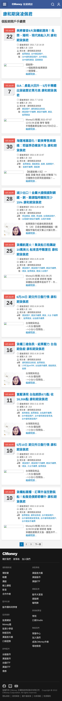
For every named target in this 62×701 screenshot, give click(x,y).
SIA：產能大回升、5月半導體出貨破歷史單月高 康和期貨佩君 (37, 90)
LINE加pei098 (28, 365)
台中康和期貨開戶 (30, 57)
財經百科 (6, 632)
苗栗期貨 (39, 60)
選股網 (35, 598)
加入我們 (26, 559)
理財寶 (5, 573)
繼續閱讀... (31, 74)
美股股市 (6, 658)
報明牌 (35, 603)
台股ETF (6, 662)
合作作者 (6, 594)
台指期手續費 (38, 318)
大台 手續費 (52, 315)
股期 (43, 164)
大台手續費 (32, 466)
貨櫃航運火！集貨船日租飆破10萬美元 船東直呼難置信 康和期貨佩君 (37, 249)
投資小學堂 (7, 628)
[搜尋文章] (52, 4)
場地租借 (36, 646)
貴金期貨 (26, 216)
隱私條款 (6, 696)
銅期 (33, 216)
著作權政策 (26, 696)
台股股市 (6, 654)
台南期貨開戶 (49, 216)
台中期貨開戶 (37, 54)
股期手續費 (28, 167)
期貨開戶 (26, 109)
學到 (34, 616)
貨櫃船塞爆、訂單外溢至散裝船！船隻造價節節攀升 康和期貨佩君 (37, 496)
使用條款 (15, 696)
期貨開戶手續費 (29, 112)
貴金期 (39, 216)
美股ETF (6, 667)
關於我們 (6, 559)
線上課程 (6, 585)
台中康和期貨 (28, 60)
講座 (4, 581)
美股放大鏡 (7, 637)
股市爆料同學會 (9, 607)
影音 (4, 589)
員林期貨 (26, 413)
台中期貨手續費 (29, 521)
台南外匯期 (46, 219)
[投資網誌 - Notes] (22, 4)
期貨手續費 (42, 112)
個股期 (37, 167)
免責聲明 (47, 696)
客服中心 (36, 633)
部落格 (16, 559)
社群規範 (37, 696)
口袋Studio (37, 620)
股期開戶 (50, 164)
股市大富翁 (37, 594)
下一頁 (38, 544)
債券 (4, 671)
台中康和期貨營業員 (43, 416)
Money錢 (6, 624)
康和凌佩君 (36, 515)
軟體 (4, 577)
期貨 (50, 112)
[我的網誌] (58, 4)
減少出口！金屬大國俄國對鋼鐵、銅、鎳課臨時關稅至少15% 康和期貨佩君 (36, 197)
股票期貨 (26, 54)
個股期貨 (36, 164)
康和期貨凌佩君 (38, 109)
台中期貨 (43, 57)
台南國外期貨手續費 (31, 219)
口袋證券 (6, 641)
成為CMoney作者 (40, 641)
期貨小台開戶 (42, 271)
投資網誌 (6, 620)
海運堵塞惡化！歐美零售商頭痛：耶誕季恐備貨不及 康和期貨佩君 (37, 145)
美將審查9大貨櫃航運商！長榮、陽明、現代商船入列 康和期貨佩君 (37, 35)
